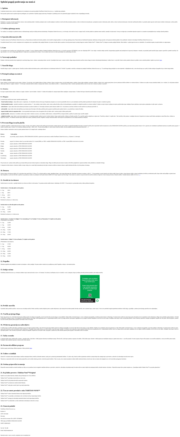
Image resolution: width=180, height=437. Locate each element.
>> (139, 174)
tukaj (161, 60)
